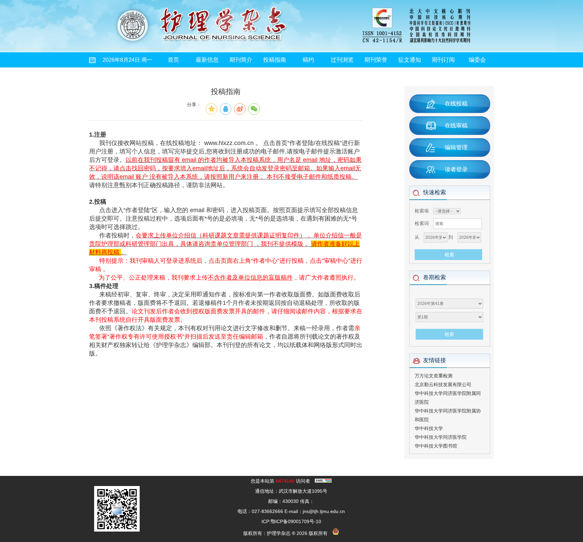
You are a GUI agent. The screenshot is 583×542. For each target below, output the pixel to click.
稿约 (308, 60)
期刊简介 (240, 60)
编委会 (477, 60)
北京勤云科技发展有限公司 (443, 384)
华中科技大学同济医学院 (441, 437)
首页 (173, 60)
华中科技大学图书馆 (436, 446)
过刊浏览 (342, 60)
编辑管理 (456, 147)
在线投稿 (456, 104)
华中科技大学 (429, 428)
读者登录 (456, 169)
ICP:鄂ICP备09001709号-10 (291, 521)
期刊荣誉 (375, 60)
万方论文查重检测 (433, 375)
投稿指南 (274, 60)
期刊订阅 (443, 60)
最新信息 (207, 60)
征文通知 (409, 60)
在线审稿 (456, 125)
